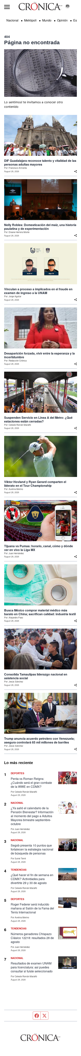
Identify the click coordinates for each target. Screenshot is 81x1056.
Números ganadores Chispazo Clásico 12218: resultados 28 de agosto (32, 938)
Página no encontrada (32, 42)
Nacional (12, 20)
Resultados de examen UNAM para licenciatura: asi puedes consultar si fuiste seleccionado (32, 967)
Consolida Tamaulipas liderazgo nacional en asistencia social (35, 676)
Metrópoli (30, 20)
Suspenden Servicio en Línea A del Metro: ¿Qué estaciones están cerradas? (38, 419)
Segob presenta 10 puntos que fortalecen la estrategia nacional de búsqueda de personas (32, 849)
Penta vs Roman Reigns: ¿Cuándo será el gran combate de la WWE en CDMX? (31, 782)
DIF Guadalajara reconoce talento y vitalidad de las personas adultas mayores (40, 162)
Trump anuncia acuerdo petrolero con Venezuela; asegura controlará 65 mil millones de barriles (39, 740)
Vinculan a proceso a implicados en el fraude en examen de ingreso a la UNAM (38, 291)
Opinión (62, 20)
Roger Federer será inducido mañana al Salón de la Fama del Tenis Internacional (32, 908)
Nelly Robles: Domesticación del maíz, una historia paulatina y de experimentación (40, 227)
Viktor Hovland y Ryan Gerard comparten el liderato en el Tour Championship (35, 484)
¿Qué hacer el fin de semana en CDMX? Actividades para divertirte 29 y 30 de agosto (32, 879)
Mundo (46, 20)
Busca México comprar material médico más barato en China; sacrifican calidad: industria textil (40, 612)
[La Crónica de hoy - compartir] (75, 171)
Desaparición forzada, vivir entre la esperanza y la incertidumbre (39, 355)
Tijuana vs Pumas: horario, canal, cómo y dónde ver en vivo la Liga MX (38, 548)
